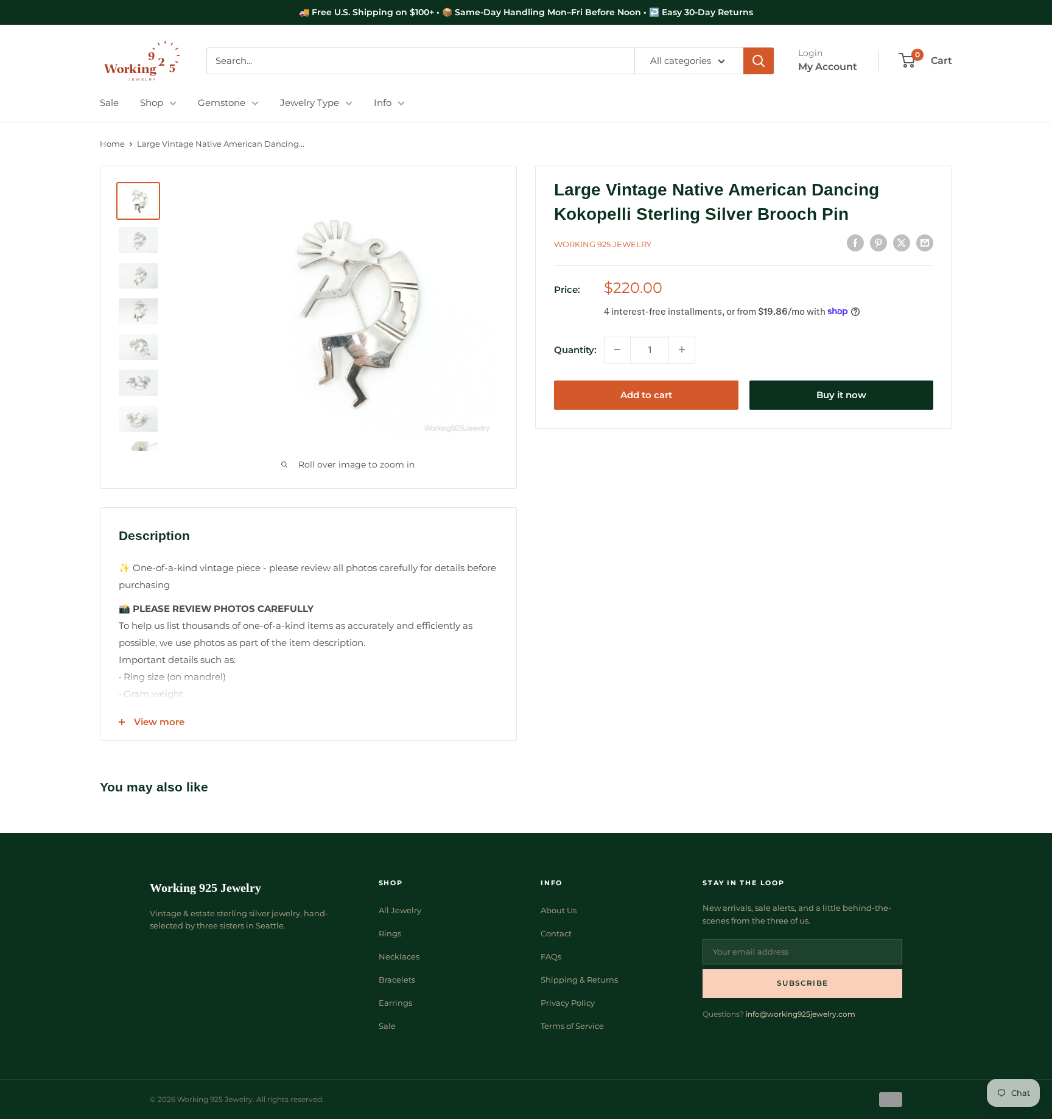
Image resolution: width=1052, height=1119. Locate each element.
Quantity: (575, 349)
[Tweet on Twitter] (901, 242)
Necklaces (399, 956)
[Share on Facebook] (855, 242)
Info (382, 102)
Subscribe (802, 982)
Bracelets (397, 979)
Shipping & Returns (579, 979)
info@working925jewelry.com (800, 1014)
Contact (556, 933)
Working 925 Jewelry (602, 244)
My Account (827, 66)
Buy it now (841, 394)
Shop (151, 102)
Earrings (395, 1003)
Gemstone (221, 102)
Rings (390, 933)
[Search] (758, 60)
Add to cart (646, 394)
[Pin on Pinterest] (878, 242)
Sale (109, 102)
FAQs (551, 956)
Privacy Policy (568, 1003)
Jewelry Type (309, 102)
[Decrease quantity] (617, 349)
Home (112, 144)
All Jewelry (400, 910)
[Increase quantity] (682, 349)
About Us (559, 910)
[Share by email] (924, 242)
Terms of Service (572, 1026)
